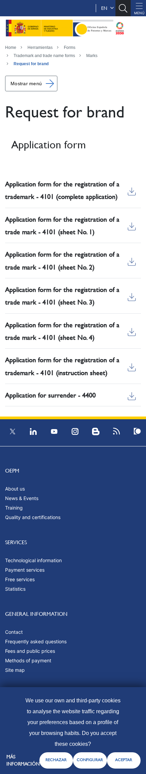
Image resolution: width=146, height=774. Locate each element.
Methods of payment (28, 660)
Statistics (15, 589)
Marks (91, 55)
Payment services (24, 570)
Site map (15, 670)
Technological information (33, 560)
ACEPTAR (123, 759)
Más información (23, 760)
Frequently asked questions (36, 641)
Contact (14, 632)
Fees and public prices (30, 651)
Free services (20, 579)
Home (10, 47)
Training (14, 508)
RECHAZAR (56, 759)
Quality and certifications (32, 517)
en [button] (105, 8)
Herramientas (40, 47)
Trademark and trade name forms (44, 55)
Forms (69, 47)
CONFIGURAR (90, 759)
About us (15, 489)
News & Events (21, 498)
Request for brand (31, 63)
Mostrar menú (26, 83)
